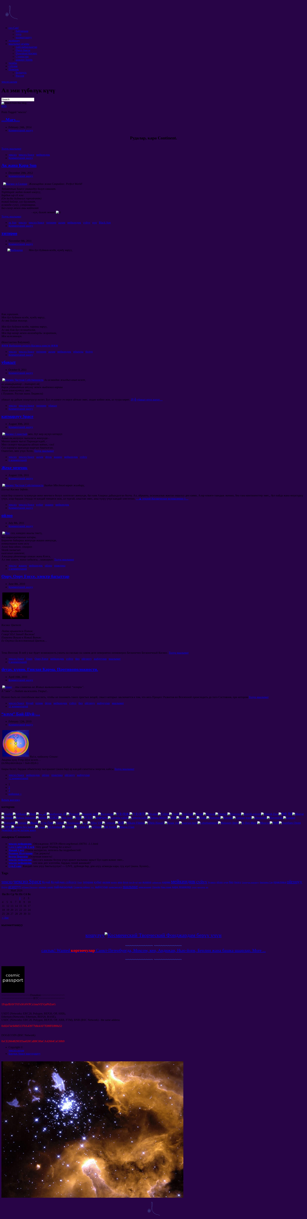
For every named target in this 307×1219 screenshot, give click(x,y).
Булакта (212, 882)
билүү (237, 882)
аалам (61, 222)
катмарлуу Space (17, 416)
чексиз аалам (9, 81)
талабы (13, 62)
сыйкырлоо (156, 882)
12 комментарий (18, 778)
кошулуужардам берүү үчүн (153, 935)
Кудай (29, 703)
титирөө (51, 222)
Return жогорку (10, 799)
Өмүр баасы (23, 50)
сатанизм (43, 887)
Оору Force (41, 658)
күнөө (39, 703)
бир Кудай (133, 882)
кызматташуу (24, 37)
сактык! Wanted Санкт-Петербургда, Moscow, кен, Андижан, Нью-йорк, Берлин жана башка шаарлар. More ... (153, 950)
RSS (4, 106)
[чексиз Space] (11, 21)
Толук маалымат (11, 148)
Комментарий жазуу (21, 130)
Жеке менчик (14, 467)
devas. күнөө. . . (49, 669)
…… (162, 498)
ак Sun (12, 222)
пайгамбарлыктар (26, 46)
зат (207, 887)
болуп (89, 351)
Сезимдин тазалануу (250, 882)
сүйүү (86, 222)
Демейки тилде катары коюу (18, 830)
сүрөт (194, 887)
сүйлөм (13, 66)
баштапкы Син (266, 882)
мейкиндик (43, 154)
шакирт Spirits (24, 59)
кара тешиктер (181, 887)
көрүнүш (201, 887)
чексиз (13, 154)
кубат (39, 504)
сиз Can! (14, 27)
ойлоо (7, 515)
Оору (29, 658)
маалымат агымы (19, 43)
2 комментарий (18, 568)
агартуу (14, 886)
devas (48, 456)
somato (50, 887)
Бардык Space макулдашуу (25, 1053)
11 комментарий (18, 706)
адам (225, 882)
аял (140, 882)
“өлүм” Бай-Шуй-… (20, 714)
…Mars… (10, 119)
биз (77, 658)
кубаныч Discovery (30, 887)
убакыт (8, 362)
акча (120, 882)
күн (94, 222)
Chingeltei (156, 887)
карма (166, 882)
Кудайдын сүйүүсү (64, 882)
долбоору (14, 40)
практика (59, 565)
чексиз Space (26, 154)
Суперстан (22, 56)
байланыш (22, 30)
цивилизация (145, 887)
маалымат (115, 658)
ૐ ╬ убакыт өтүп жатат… (147, 399)
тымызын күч (115, 887)
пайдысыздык (63, 887)
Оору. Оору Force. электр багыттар (35, 576)
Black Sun (105, 222)
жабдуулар (100, 658)
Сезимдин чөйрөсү (82, 887)
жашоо (58, 456)
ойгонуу (87, 658)
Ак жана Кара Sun (18, 165)
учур (18, 34)
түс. (92, 887)
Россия (20, 75)
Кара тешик (166, 887)
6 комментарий (18, 460)
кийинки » (15, 793)
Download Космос (26, 53)
